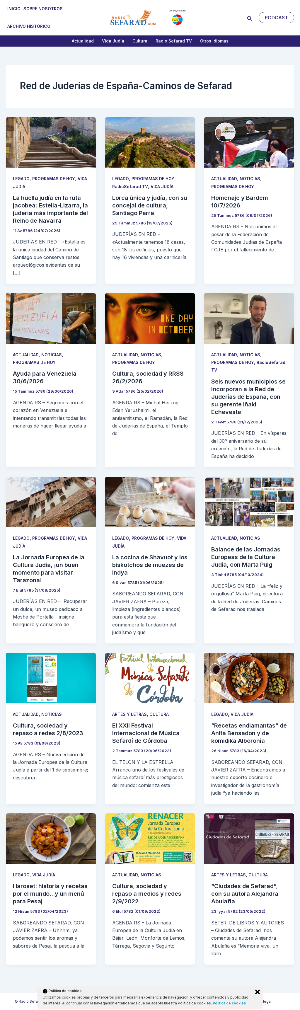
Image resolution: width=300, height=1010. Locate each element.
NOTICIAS (250, 178)
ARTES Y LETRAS (129, 714)
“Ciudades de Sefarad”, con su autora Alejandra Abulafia (244, 894)
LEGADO (21, 178)
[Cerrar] (257, 991)
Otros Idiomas (214, 40)
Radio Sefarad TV (174, 40)
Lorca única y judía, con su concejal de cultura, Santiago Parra (149, 205)
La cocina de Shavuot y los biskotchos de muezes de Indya (150, 565)
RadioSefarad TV (130, 186)
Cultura (139, 40)
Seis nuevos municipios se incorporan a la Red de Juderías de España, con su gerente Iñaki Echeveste (248, 396)
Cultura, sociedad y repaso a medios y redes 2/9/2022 (146, 894)
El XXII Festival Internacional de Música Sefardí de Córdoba (146, 733)
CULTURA (159, 714)
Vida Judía (113, 40)
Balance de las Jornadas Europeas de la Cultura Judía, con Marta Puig (245, 557)
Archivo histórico (28, 26)
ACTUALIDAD (224, 178)
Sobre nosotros (43, 8)
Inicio (14, 8)
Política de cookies (230, 1003)
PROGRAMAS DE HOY (53, 178)
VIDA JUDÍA (162, 186)
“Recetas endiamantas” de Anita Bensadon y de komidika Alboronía (249, 733)
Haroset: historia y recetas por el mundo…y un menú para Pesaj (50, 894)
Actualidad (83, 40)
